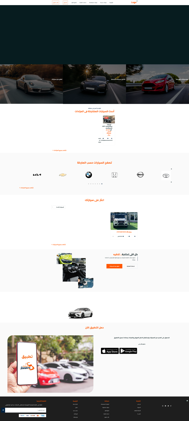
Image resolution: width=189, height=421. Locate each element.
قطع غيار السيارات (114, 266)
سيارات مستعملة (93, 2)
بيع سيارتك (75, 417)
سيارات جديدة (103, 2)
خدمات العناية (83, 2)
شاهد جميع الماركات (26, 188)
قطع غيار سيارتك (57, 79)
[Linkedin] (165, 406)
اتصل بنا (139, 414)
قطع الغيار (74, 2)
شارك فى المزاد (99, 140)
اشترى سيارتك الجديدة (118, 79)
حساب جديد (75, 411)
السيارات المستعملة (105, 404)
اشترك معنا (75, 404)
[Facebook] (170, 406)
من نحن (139, 404)
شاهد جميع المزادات (59, 150)
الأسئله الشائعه (137, 411)
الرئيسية (111, 2)
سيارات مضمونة (105, 407)
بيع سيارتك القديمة (182, 79)
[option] (94, 34)
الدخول (65, 2)
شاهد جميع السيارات (59, 244)
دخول (76, 407)
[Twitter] (168, 406)
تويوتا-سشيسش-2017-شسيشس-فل (107, 127)
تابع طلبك (76, 414)
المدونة (139, 407)
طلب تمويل (55, 2)
